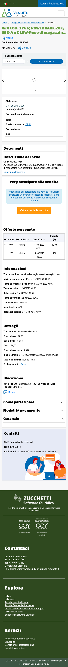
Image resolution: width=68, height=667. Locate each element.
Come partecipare (18, 402)
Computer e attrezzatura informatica (27, 22)
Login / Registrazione (52, 3)
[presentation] (3, 80)
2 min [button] (23, 364)
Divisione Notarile (14, 611)
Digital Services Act (15, 648)
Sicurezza (10, 641)
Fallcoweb (10, 599)
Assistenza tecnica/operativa (20, 638)
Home (4, 22)
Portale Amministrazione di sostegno (24, 608)
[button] (7, 38)
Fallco (8, 596)
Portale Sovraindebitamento (19, 605)
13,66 (28, 124)
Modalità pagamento (21, 410)
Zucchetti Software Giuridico (20, 614)
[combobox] (9, 3)
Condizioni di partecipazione (19, 644)
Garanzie (11, 418)
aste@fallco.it (19, 565)
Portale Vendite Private (16, 602)
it (10, 3)
